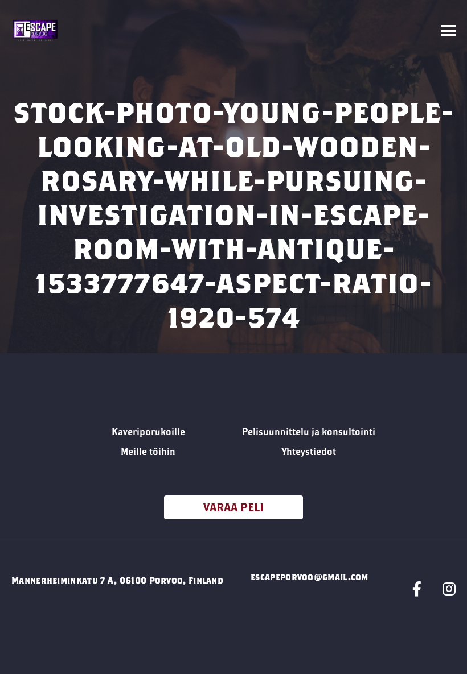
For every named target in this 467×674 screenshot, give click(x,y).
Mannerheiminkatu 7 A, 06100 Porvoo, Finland (117, 580)
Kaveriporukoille (148, 431)
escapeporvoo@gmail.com (309, 577)
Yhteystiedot (309, 451)
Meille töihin (148, 451)
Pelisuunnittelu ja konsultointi (308, 431)
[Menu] (448, 31)
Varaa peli (233, 507)
